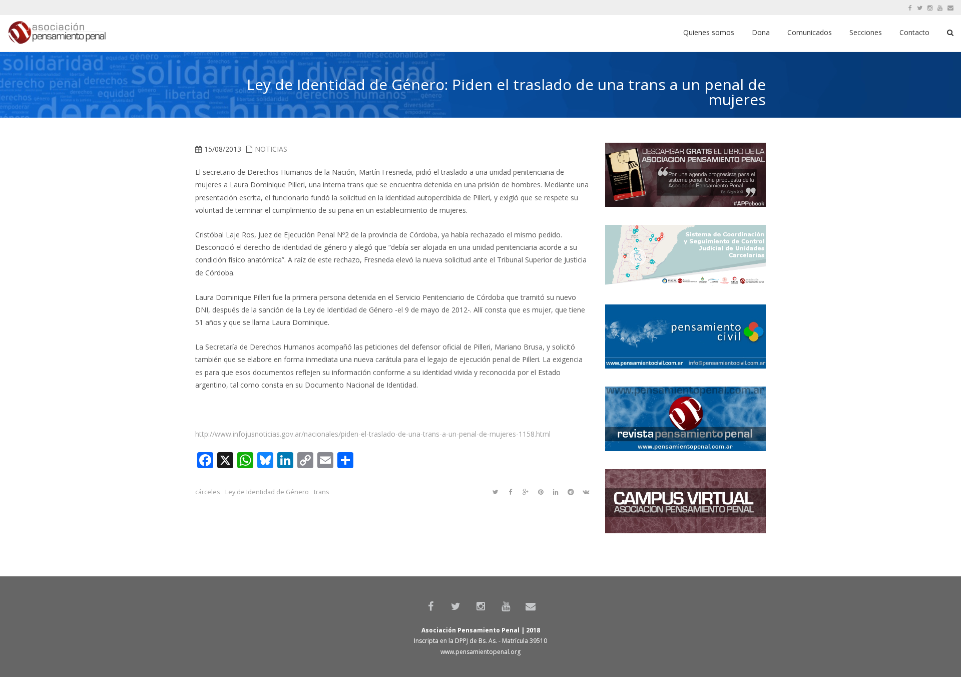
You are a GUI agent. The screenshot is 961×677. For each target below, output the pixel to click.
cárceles (207, 492)
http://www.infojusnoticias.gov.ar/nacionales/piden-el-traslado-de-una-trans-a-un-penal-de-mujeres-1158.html (373, 434)
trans (321, 492)
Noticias (271, 149)
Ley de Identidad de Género (267, 492)
